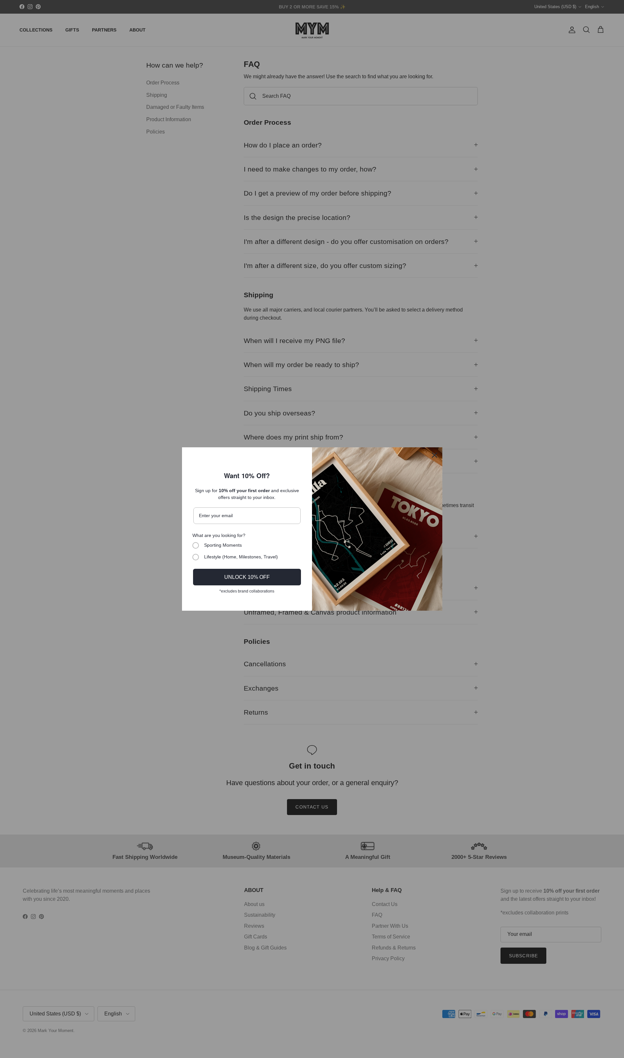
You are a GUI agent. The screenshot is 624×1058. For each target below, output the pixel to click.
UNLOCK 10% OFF (247, 577)
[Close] (434, 455)
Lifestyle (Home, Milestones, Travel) (241, 556)
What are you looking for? (218, 535)
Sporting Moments (223, 545)
